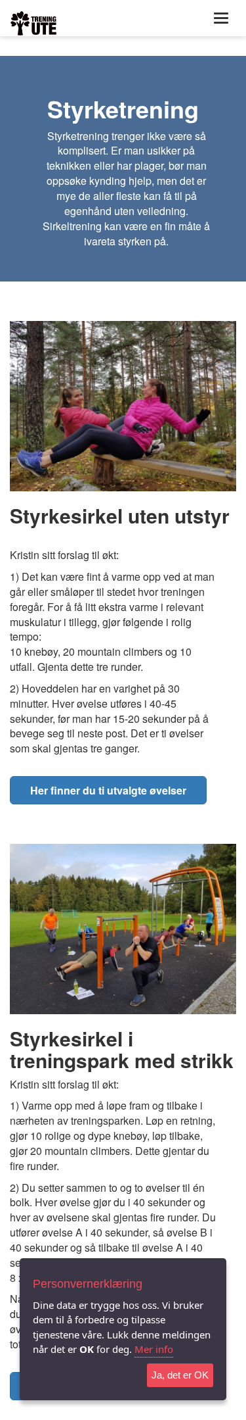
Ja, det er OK (180, 1375)
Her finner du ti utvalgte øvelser (108, 790)
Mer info (153, 1349)
